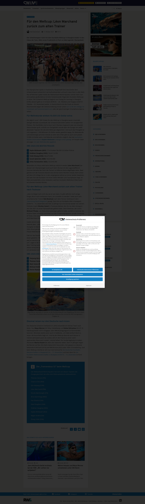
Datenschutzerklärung (51, 244)
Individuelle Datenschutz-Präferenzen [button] (88, 269)
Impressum (88, 285)
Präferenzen (56, 285)
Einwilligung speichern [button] (72, 279)
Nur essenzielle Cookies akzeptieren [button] (72, 274)
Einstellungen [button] (45, 248)
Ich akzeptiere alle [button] (57, 269)
